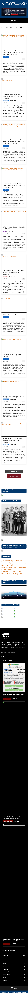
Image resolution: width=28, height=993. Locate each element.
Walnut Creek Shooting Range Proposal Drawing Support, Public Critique (13, 940)
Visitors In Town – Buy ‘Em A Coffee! (12, 355)
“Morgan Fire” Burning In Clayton (13, 397)
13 (24, 102)
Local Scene (5, 56)
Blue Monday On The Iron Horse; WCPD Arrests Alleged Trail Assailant (13, 272)
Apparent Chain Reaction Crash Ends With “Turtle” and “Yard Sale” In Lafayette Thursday (14, 141)
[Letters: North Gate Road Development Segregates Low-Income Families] (14, 758)
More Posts (14, 476)
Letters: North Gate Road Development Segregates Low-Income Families (11, 574)
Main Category (9, 27)
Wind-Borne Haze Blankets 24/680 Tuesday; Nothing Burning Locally (12, 561)
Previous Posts (14, 471)
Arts (4, 231)
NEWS (16, 27)
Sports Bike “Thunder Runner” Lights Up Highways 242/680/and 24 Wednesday (14, 185)
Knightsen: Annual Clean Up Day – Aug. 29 (12, 571)
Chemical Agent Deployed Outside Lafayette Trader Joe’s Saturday (13, 96)
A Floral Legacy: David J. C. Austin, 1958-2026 (14, 228)
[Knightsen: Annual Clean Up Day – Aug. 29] (14, 677)
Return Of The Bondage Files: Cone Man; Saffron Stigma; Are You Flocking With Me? (13, 52)
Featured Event (7, 698)
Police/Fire (5, 276)
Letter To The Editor (8, 821)
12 (24, 148)
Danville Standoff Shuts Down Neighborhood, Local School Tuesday (12, 440)
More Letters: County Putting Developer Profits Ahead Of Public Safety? (13, 568)
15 (24, 446)
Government (6, 943)
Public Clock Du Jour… (10, 314)
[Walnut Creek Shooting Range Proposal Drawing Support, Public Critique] (14, 880)
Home (2, 27)
